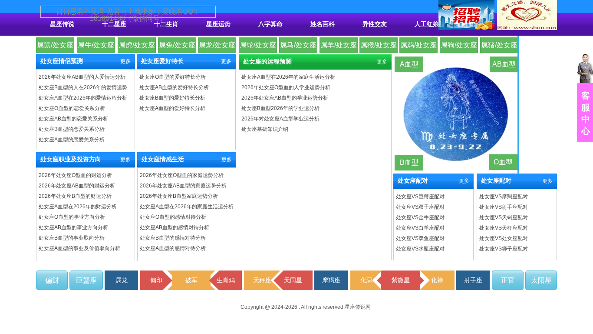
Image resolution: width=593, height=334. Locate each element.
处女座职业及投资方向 (70, 159)
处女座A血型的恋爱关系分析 (72, 140)
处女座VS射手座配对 (503, 207)
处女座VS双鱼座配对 (420, 238)
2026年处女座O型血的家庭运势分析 (182, 175)
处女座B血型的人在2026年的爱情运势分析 (86, 87)
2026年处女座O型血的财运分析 (75, 175)
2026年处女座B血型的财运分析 (75, 196)
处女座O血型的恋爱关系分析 (72, 108)
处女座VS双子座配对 (420, 207)
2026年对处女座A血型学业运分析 (280, 119)
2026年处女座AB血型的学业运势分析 (284, 98)
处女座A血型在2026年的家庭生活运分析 (187, 207)
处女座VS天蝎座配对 (503, 217)
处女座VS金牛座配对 (420, 217)
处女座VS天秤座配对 (503, 228)
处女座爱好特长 (162, 61)
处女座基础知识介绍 (264, 129)
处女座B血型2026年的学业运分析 (280, 108)
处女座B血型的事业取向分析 (72, 238)
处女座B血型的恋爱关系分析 (72, 129)
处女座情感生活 (163, 159)
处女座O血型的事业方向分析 (72, 217)
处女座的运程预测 (267, 61)
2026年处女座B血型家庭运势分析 (179, 196)
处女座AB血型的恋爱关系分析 (73, 119)
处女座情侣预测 (61, 61)
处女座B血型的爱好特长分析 (172, 98)
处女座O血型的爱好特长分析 (172, 77)
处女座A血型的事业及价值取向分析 (79, 248)
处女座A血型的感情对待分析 (173, 248)
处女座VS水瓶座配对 (420, 249)
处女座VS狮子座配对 (503, 249)
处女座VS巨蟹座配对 (420, 197)
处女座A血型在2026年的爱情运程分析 (83, 98)
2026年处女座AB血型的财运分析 (77, 186)
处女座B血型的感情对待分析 (173, 238)
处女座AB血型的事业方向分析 (73, 227)
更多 (125, 61)
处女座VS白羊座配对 (420, 228)
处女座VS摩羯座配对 (503, 197)
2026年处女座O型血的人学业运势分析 (285, 87)
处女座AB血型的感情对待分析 (174, 227)
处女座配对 (413, 180)
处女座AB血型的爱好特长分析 (174, 87)
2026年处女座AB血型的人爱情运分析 (82, 77)
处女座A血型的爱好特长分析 (172, 108)
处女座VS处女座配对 (503, 238)
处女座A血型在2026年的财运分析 (78, 207)
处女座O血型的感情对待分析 (173, 217)
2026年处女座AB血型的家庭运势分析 (183, 186)
